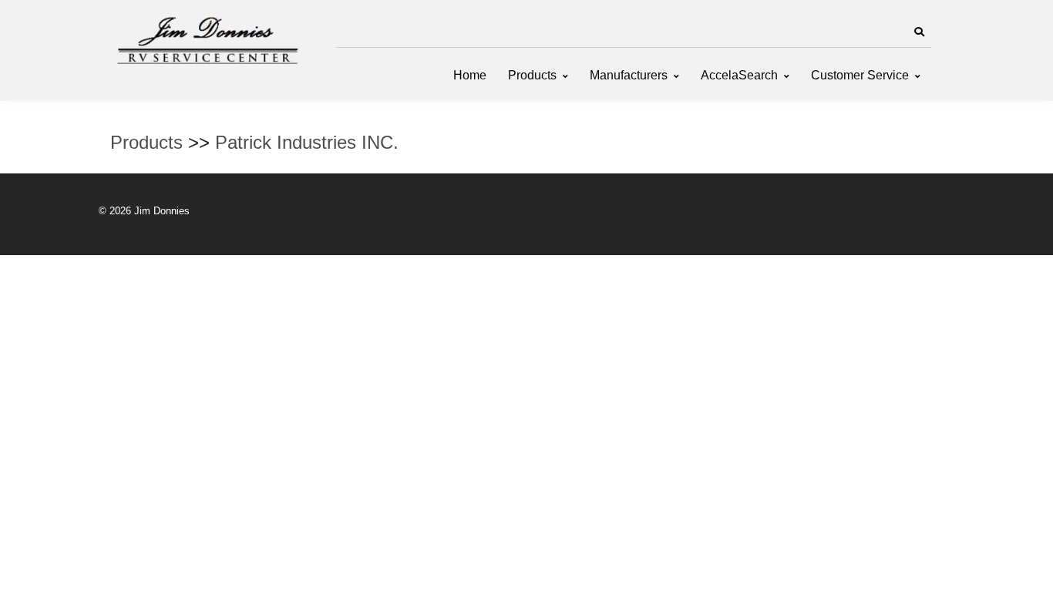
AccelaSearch (739, 75)
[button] (919, 32)
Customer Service (860, 75)
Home (469, 75)
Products (532, 75)
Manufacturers (629, 75)
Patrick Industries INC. (307, 142)
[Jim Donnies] (206, 37)
